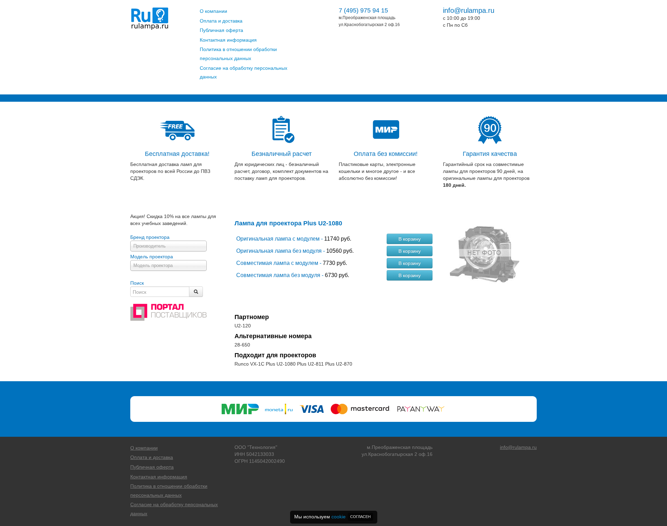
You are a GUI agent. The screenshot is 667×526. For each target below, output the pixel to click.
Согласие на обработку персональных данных (243, 72)
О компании (213, 11)
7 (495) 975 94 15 (363, 10)
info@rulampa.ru (468, 10)
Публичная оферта (221, 30)
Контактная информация (228, 40)
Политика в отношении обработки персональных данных (238, 54)
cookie (338, 516)
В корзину (409, 239)
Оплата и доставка (221, 21)
